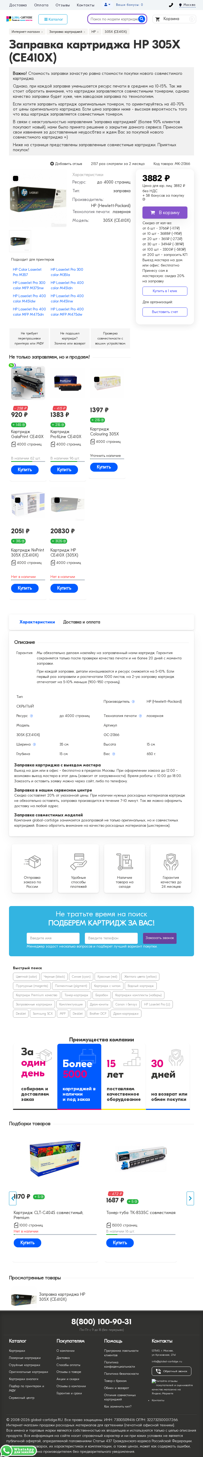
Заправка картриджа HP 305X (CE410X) (62, 1297)
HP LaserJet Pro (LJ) (157, 1004)
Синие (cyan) (81, 976)
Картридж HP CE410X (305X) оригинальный (64, 553)
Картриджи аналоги (23, 1379)
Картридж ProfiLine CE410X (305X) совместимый (65, 434)
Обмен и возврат (116, 1388)
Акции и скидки (68, 1379)
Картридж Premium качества (36, 995)
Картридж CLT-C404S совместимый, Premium (48, 1215)
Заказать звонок (160, 938)
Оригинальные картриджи (28, 1372)
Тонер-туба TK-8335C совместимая (141, 1212)
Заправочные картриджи (34, 1004)
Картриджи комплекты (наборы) (138, 995)
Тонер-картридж (76, 995)
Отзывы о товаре (69, 1372)
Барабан (101, 995)
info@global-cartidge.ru (167, 1361)
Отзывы (63, 5)
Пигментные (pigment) (71, 986)
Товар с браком (115, 1381)
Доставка (18, 5)
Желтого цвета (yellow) (140, 976)
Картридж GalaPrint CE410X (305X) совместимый (27, 434)
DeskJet (21, 1013)
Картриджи (17, 1351)
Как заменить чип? (117, 1406)
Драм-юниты (99, 1004)
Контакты (86, 5)
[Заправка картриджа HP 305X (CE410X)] (38, 198)
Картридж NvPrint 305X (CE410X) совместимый (27, 553)
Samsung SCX (43, 1013)
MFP (63, 1013)
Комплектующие (71, 1004)
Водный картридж (141, 986)
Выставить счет (165, 312)
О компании (66, 1351)
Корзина (177, 18)
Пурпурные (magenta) (32, 986)
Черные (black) (54, 976)
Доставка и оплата (81, 622)
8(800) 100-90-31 (101, 1321)
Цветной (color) (26, 976)
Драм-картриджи (126, 1013)
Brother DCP (98, 1013)
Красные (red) (107, 976)
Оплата (41, 5)
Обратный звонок (175, 1371)
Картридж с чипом (107, 986)
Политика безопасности (121, 1374)
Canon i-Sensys (126, 1004)
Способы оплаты (68, 1365)
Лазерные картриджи (25, 1358)
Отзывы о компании (71, 1386)
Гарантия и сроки (69, 1393)
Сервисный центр (21, 1398)
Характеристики (37, 622)
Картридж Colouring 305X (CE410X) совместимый (104, 432)
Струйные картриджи (24, 1365)
